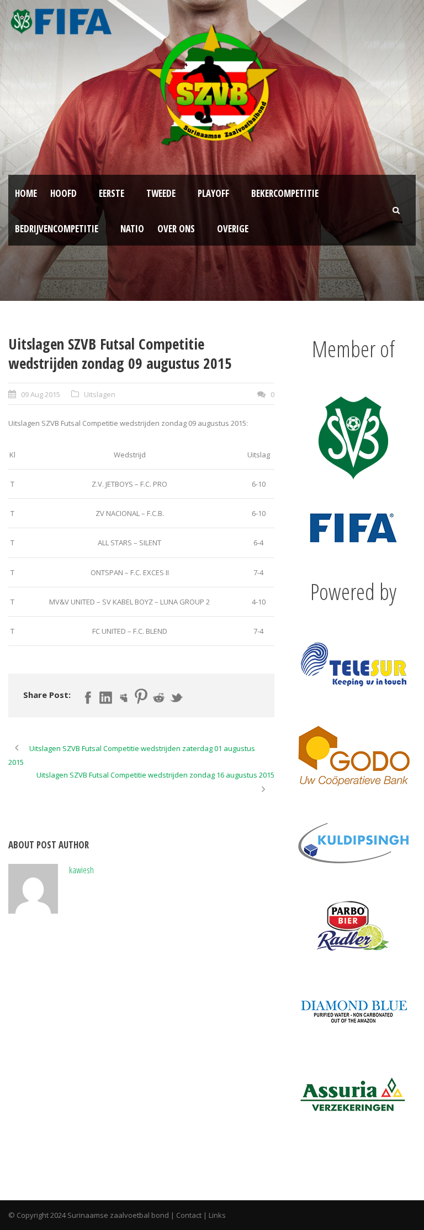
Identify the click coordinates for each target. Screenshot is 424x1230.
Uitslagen (99, 394)
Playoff (213, 193)
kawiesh (81, 869)
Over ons (176, 228)
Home (26, 193)
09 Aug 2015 (40, 394)
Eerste (111, 193)
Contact (189, 1215)
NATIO (132, 228)
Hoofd (63, 193)
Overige (232, 228)
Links (217, 1215)
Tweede (161, 193)
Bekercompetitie (285, 193)
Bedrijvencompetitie (56, 228)
